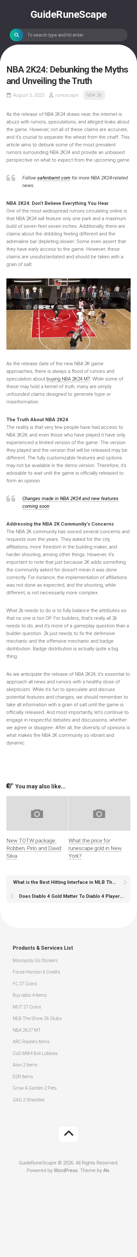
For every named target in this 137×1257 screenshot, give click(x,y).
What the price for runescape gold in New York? (95, 848)
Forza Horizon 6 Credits (36, 971)
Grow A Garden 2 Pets (35, 1088)
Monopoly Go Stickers (35, 960)
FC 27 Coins (25, 983)
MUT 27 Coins (27, 1006)
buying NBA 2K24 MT (68, 379)
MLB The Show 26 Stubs (37, 1018)
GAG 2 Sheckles (29, 1099)
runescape (67, 95)
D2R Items (23, 1076)
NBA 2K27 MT (27, 1030)
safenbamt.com (53, 178)
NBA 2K (94, 95)
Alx (106, 1170)
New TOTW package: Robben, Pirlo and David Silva (33, 848)
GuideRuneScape (69, 14)
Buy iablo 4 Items (30, 995)
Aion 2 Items (25, 1064)
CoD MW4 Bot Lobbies (35, 1053)
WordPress (66, 1170)
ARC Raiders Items (31, 1041)
